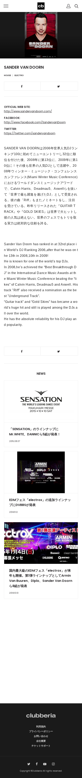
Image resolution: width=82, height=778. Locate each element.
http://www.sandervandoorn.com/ (28, 111)
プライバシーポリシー (41, 731)
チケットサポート (41, 745)
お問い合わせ (41, 736)
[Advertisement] (41, 658)
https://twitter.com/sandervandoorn (29, 133)
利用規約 (41, 726)
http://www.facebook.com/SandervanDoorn (35, 122)
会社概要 (41, 741)
